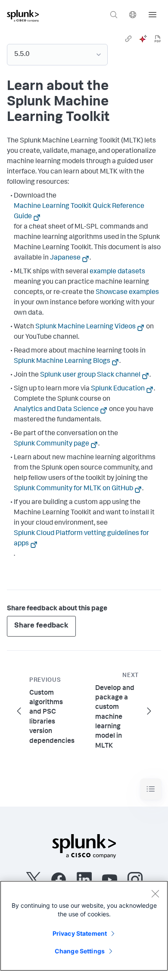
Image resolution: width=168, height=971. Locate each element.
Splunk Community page (51, 444)
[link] (128, 39)
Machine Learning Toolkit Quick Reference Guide (79, 211)
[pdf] (158, 39)
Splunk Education (118, 389)
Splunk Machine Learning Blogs (62, 361)
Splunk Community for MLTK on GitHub (73, 489)
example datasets (117, 272)
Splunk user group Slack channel (90, 375)
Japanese (65, 258)
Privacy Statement (80, 933)
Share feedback (41, 626)
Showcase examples (127, 292)
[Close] (155, 893)
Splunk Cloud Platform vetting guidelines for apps (81, 538)
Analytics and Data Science (56, 409)
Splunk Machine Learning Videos (85, 327)
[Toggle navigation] (150, 789)
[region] (84, 926)
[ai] (143, 39)
